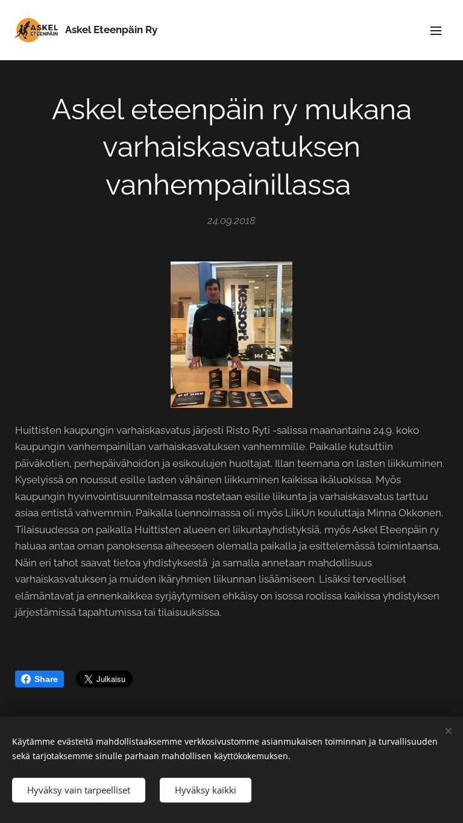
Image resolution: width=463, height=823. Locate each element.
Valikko (436, 30)
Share (46, 679)
